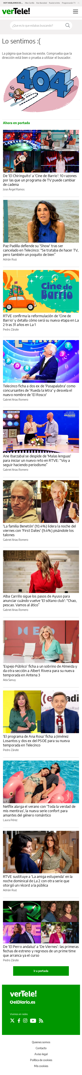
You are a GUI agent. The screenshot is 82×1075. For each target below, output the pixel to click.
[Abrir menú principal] (75, 11)
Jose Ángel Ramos (13, 189)
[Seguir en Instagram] (25, 1020)
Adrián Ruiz (10, 259)
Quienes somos (41, 1042)
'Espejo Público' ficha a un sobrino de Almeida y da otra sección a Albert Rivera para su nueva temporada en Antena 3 (40, 670)
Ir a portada (41, 971)
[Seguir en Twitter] (12, 1020)
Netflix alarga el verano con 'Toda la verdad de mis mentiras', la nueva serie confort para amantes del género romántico (39, 810)
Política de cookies (41, 1060)
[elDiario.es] (22, 1002)
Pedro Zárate (11, 329)
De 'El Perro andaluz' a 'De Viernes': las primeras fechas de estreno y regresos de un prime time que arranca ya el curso (41, 950)
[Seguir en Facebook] (19, 1020)
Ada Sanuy (9, 680)
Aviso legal (41, 1054)
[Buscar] (67, 25)
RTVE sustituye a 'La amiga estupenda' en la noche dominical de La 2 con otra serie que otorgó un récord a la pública (37, 880)
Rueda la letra (54, 3)
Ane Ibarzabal (41, 3)
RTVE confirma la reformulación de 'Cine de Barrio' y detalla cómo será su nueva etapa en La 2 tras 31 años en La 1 (41, 320)
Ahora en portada (16, 123)
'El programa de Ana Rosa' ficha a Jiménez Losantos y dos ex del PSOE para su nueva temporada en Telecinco (36, 740)
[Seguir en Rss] (41, 1020)
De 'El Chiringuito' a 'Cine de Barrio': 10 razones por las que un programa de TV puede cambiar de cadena (40, 180)
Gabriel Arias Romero (15, 399)
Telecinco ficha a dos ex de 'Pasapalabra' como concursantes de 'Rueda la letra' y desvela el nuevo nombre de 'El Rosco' (39, 390)
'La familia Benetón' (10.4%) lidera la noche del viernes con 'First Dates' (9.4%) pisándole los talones (39, 530)
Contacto (41, 1048)
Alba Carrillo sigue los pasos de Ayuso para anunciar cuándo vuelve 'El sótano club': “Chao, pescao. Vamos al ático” (40, 600)
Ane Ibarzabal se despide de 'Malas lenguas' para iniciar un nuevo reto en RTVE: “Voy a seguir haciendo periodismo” (37, 460)
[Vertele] (23, 994)
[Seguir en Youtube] (33, 1020)
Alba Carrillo (29, 3)
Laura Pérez (10, 820)
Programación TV (69, 3)
